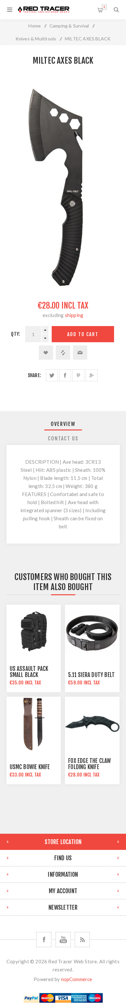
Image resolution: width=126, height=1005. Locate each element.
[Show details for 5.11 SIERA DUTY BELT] (92, 632)
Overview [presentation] (63, 424)
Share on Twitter (52, 375)
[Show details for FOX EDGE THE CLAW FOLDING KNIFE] (92, 724)
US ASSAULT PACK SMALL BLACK (29, 671)
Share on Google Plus (92, 375)
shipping (74, 315)
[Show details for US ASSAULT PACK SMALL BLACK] (33, 632)
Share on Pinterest (78, 375)
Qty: (15, 334)
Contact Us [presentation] (63, 438)
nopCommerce (76, 979)
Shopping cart (104, 7)
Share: (34, 375)
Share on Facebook (65, 375)
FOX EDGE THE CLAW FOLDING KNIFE (89, 763)
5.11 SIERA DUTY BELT (91, 675)
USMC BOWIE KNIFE (30, 767)
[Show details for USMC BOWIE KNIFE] (33, 724)
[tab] (63, 424)
